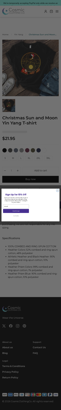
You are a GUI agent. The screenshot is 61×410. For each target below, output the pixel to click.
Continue (16, 211)
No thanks (16, 215)
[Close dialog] (57, 190)
